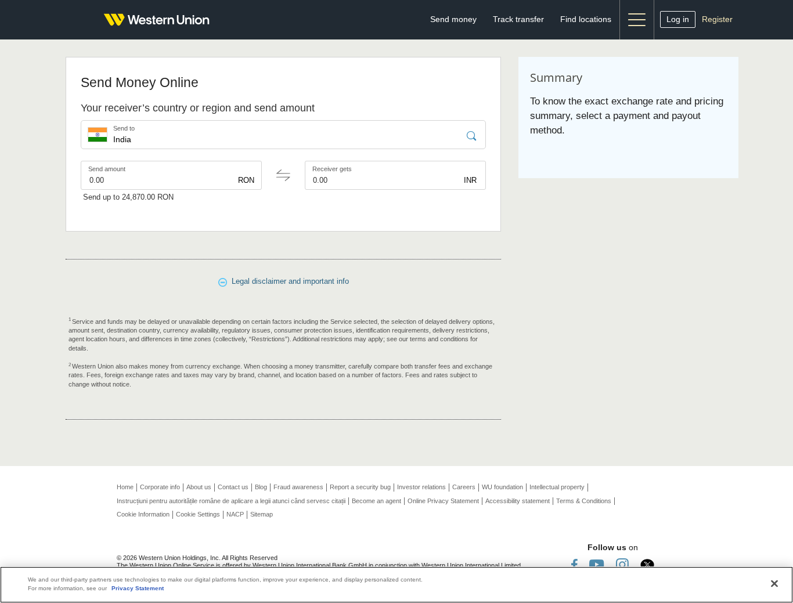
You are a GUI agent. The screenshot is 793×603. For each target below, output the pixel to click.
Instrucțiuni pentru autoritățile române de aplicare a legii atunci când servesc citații (231, 500)
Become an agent (376, 500)
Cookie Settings (198, 514)
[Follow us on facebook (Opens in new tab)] (574, 564)
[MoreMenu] (636, 19)
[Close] (774, 584)
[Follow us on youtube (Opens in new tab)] (596, 564)
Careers (463, 486)
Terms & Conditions (583, 500)
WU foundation (502, 486)
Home (125, 486)
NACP (235, 514)
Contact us (233, 486)
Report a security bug (360, 486)
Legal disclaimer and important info (288, 281)
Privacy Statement (137, 588)
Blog (261, 486)
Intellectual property (557, 486)
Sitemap (261, 514)
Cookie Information (143, 514)
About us (198, 486)
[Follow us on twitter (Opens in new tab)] (647, 564)
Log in (677, 19)
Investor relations (421, 486)
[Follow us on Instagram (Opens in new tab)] (622, 564)
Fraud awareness (298, 486)
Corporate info (160, 486)
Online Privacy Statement (443, 500)
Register (717, 19)
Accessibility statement (517, 500)
